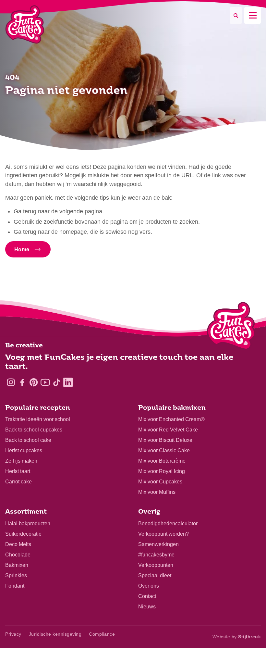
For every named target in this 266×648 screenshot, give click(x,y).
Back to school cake (28, 440)
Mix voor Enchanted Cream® (171, 419)
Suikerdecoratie (23, 534)
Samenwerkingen (158, 544)
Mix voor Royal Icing (161, 471)
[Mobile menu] (252, 15)
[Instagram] (11, 382)
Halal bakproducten (27, 523)
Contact (147, 596)
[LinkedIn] (68, 382)
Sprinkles (16, 575)
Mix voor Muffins (156, 492)
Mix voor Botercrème (162, 461)
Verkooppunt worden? (163, 534)
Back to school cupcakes (33, 429)
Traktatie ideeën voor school (37, 419)
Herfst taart (17, 471)
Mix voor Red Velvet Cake (168, 429)
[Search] (236, 15)
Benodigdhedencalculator (168, 523)
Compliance (102, 634)
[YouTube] (45, 382)
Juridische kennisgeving (55, 634)
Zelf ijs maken (21, 461)
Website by (236, 636)
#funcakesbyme (156, 554)
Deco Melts (18, 544)
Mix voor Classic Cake (164, 450)
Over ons (148, 586)
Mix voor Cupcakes (160, 481)
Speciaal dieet (154, 575)
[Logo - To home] (231, 327)
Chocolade (17, 554)
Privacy (13, 634)
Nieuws (147, 606)
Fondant (14, 586)
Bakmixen (16, 565)
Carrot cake (18, 481)
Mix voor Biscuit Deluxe (165, 440)
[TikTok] (56, 382)
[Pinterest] (33, 382)
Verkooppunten (155, 565)
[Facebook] (22, 382)
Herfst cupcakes (23, 450)
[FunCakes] (24, 24)
